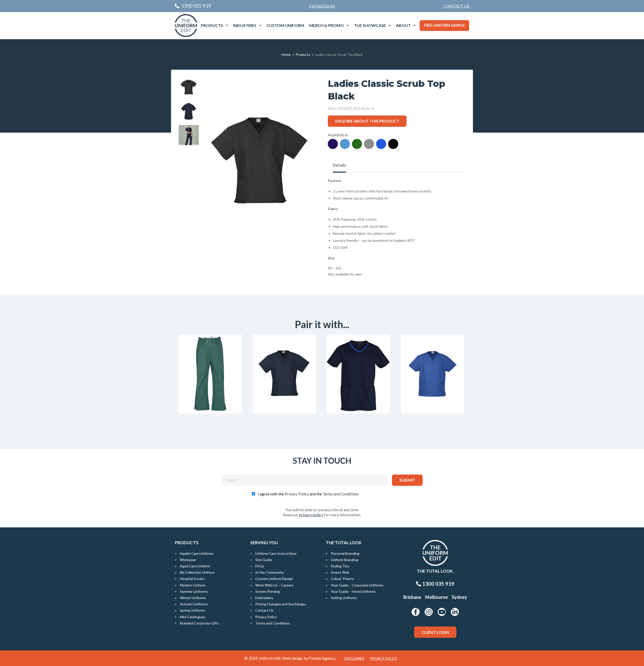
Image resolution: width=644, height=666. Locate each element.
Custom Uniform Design (274, 578)
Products (212, 25)
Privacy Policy (297, 494)
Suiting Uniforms (344, 598)
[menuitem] (456, 6)
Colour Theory (342, 578)
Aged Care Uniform (195, 566)
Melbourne (436, 597)
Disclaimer (354, 658)
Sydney (459, 597)
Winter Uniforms (193, 598)
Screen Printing (267, 591)
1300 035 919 (437, 584)
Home (286, 54)
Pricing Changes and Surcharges (280, 604)
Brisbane (412, 597)
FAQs (259, 566)
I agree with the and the (308, 494)
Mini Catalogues (192, 617)
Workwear (188, 560)
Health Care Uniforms (197, 553)
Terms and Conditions (341, 494)
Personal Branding (345, 553)
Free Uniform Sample (444, 25)
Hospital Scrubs (192, 578)
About (403, 25)
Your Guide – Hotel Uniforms (353, 591)
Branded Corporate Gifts (199, 623)
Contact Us (456, 6)
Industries (244, 25)
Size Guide (263, 560)
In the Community (269, 572)
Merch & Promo (326, 25)
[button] (305, 89)
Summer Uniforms (194, 591)
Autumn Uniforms (194, 604)
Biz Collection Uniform (197, 572)
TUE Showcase (370, 25)
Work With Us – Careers (274, 585)
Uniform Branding (344, 560)
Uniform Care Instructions (276, 553)
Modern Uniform (193, 585)
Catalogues (322, 6)
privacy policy (311, 514)
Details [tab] (339, 165)
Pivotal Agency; (322, 658)
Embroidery (264, 598)
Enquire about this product (367, 121)
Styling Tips (340, 566)
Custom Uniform (285, 25)
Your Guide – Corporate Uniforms (357, 585)
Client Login (435, 632)
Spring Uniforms (192, 610)
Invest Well (340, 572)
